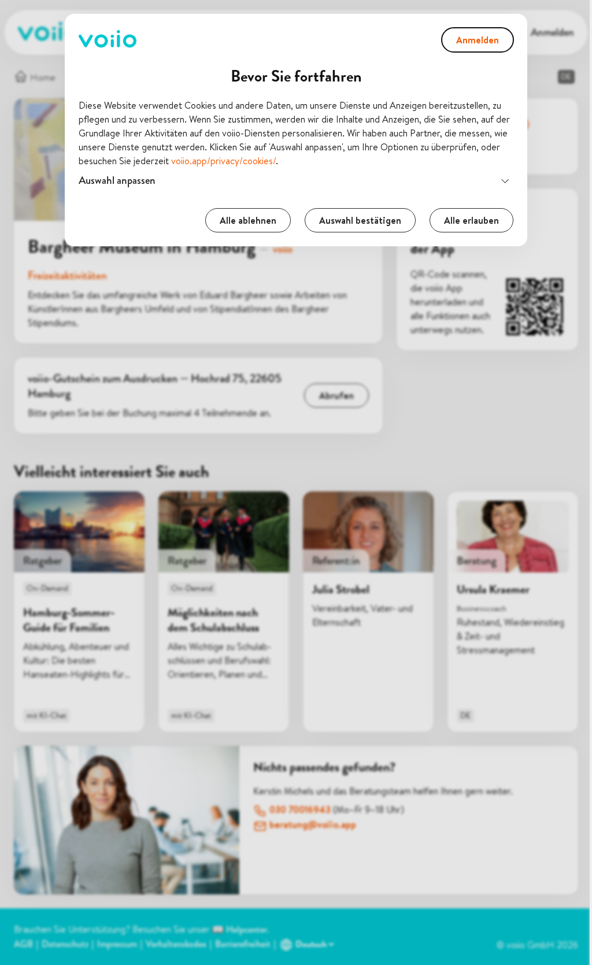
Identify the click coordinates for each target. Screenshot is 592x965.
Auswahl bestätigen (356, 220)
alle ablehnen (244, 220)
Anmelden (477, 40)
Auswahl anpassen (113, 180)
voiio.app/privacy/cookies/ (223, 160)
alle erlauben (467, 220)
